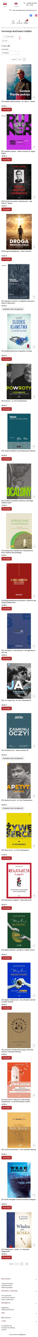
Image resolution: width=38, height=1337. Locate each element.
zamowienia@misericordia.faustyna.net (24, 10)
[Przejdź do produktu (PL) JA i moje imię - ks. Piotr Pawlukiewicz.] (19, 681)
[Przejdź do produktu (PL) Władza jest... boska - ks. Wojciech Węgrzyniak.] (19, 1230)
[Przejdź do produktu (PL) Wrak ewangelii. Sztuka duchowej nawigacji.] (19, 1180)
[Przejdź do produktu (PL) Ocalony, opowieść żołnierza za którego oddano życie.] (19, 481)
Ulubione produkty (7, 1287)
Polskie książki (10, 36)
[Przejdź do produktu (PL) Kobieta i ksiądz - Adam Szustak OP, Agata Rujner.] (19, 132)
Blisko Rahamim (6, 1318)
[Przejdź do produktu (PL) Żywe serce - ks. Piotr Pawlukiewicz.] (19, 830)
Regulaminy (5, 1308)
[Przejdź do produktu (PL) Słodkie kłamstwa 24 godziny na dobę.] (19, 331)
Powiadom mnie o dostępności (13, 309)
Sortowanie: (5, 49)
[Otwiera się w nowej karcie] (31, 15)
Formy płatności (6, 1296)
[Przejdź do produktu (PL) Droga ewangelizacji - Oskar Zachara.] (19, 232)
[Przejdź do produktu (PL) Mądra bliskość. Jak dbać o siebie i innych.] (19, 930)
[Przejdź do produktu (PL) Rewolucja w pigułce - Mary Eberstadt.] (19, 880)
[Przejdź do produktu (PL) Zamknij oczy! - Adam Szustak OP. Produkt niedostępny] (19, 731)
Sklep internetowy (17, 1334)
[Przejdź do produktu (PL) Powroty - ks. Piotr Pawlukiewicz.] (19, 381)
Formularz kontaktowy (8, 1328)
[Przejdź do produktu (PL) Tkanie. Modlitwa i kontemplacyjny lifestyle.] (19, 431)
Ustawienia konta (6, 1285)
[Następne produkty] (22, 1264)
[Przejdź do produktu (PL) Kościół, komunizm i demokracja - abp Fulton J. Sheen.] (19, 182)
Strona (14, 59)
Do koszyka (6, 109)
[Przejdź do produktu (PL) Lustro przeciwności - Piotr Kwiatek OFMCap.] (19, 1130)
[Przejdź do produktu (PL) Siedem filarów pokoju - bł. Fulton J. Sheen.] (19, 82)
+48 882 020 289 (31, 3)
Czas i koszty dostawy (8, 1297)
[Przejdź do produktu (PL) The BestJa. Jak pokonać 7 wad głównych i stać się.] (19, 631)
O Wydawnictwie (6, 1326)
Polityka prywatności (7, 1309)
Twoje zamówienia (7, 1284)
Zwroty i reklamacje (7, 1299)
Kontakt (3, 1330)
